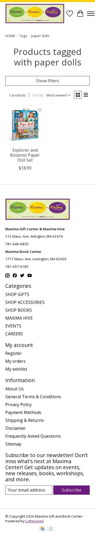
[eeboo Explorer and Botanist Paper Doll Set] (25, 125)
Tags (23, 35)
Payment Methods (23, 412)
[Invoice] (50, 529)
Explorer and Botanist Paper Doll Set (25, 155)
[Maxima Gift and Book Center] (34, 13)
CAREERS (14, 334)
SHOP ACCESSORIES (25, 302)
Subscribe (71, 490)
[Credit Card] (42, 529)
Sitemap (13, 444)
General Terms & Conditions (33, 397)
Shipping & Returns (24, 420)
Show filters (47, 81)
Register (13, 353)
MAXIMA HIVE (19, 318)
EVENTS (13, 326)
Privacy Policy (18, 404)
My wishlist (16, 369)
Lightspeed (34, 521)
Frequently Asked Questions (33, 436)
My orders (15, 361)
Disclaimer (15, 428)
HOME (10, 35)
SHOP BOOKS (18, 310)
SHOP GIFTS (17, 294)
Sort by (38, 95)
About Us (14, 389)
